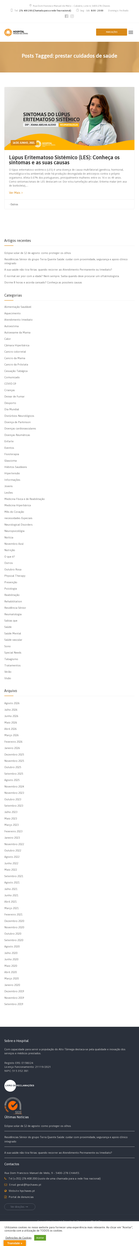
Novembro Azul (14, 543)
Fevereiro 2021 (13, 914)
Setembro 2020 (13, 940)
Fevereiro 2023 (13, 831)
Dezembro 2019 (14, 991)
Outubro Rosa (12, 569)
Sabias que (10, 620)
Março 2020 (11, 978)
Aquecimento (12, 313)
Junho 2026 (11, 716)
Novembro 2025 (14, 760)
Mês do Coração (14, 511)
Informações (12, 479)
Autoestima (11, 326)
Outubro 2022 (12, 850)
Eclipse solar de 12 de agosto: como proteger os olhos (37, 252)
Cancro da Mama (14, 358)
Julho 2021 (10, 888)
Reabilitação (12, 594)
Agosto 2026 (12, 703)
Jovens (8, 486)
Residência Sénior (15, 607)
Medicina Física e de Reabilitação (24, 498)
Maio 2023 (10, 818)
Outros (14, 204)
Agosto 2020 (12, 946)
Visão (7, 678)
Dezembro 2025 (14, 754)
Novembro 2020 (14, 927)
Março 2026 (11, 735)
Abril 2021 (10, 901)
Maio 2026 (10, 722)
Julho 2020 (10, 952)
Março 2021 (11, 908)
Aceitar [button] (40, 1237)
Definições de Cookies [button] (18, 1237)
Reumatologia (13, 614)
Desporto (10, 402)
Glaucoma (10, 460)
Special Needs (12, 652)
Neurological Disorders (18, 524)
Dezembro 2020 (14, 920)
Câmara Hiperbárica (16, 345)
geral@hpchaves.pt (29, 1184)
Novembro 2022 (14, 844)
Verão (7, 671)
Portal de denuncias (21, 1196)
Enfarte (9, 441)
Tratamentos (12, 665)
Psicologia (10, 588)
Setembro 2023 (13, 805)
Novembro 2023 (14, 792)
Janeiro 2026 (12, 748)
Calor (7, 338)
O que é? (9, 556)
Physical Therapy (14, 575)
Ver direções (17, 1206)
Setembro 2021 (13, 876)
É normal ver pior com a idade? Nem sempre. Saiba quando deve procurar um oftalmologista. (61, 276)
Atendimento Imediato (18, 319)
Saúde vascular (13, 639)
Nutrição (9, 550)
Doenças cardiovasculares (20, 428)
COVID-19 (10, 383)
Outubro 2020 (12, 933)
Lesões (8, 492)
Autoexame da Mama (17, 332)
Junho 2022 (11, 863)
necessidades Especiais (18, 518)
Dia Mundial (11, 409)
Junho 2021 (11, 895)
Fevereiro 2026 (13, 741)
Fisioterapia (11, 454)
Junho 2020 (11, 959)
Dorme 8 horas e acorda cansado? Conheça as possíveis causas (43, 282)
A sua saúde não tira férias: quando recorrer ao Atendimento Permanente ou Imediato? (58, 269)
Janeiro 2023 (12, 837)
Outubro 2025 (12, 767)
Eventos (9, 447)
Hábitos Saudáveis (15, 466)
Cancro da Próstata (16, 364)
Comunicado (12, 377)
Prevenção (10, 582)
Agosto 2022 (12, 856)
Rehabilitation (13, 601)
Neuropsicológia (14, 530)
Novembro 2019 (14, 997)
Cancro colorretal (15, 351)
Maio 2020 (10, 965)
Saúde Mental (12, 633)
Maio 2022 (10, 869)
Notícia (8, 537)
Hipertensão (12, 473)
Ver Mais (15, 192)
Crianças (9, 390)
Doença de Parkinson (17, 422)
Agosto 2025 (12, 780)
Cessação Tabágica (16, 370)
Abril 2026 (10, 728)
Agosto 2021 (12, 882)
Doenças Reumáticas (17, 434)
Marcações (111, 32)
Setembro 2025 (13, 773)
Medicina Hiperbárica (17, 505)
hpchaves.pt (27, 1190)
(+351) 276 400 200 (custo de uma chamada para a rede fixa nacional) (57, 1178)
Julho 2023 (10, 811)
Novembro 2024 (14, 786)
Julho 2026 (10, 709)
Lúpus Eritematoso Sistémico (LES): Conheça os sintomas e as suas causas (64, 159)
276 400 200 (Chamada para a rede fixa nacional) (45, 10)
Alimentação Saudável (17, 306)
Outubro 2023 (12, 799)
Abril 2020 (10, 972)
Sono (7, 646)
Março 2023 (11, 824)
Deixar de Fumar (14, 396)
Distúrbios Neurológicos (19, 415)
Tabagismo (11, 659)
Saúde (8, 626)
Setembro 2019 (13, 1004)
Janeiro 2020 (12, 984)
